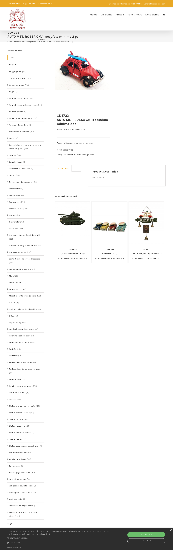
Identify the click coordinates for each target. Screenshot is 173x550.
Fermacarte (14, 188)
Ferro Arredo (15, 202)
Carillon (12, 155)
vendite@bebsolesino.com (155, 4)
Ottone (12, 316)
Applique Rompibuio (18, 125)
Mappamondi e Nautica (20, 269)
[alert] (86, 539)
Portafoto (13, 355)
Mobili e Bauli (15, 282)
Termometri (14, 466)
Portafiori (13, 349)
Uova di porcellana (17, 479)
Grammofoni (15, 222)
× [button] (171, 530)
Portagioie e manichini (20, 362)
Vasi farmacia (15, 499)
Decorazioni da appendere (21, 182)
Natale (12, 302)
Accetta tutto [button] (146, 535)
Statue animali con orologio (22, 406)
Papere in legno (16, 322)
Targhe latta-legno (17, 459)
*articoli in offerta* (18, 78)
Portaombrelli (15, 379)
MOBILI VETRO (15, 289)
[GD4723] (82, 69)
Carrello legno (15, 162)
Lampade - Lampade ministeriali (24, 235)
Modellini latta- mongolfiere (80, 154)
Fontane (13, 215)
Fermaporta (14, 195)
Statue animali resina (19, 412)
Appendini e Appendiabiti (21, 118)
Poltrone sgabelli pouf (19, 336)
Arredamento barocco (19, 131)
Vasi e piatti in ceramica (20, 492)
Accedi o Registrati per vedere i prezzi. (71, 129)
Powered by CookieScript (14, 547)
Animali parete (16, 111)
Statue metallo (16, 439)
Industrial (14, 228)
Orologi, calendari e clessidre (23, 309)
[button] (58, 542)
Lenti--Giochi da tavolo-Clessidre (24, 259)
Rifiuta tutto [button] (146, 541)
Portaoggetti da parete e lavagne (24, 369)
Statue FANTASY (16, 419)
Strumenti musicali (18, 452)
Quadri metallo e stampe (21, 386)
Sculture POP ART (17, 392)
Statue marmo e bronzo (20, 432)
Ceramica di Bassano (19, 168)
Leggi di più (45, 534)
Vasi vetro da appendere (20, 505)
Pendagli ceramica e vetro (21, 329)
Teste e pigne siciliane (19, 472)
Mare (11, 276)
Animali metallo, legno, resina (23, 105)
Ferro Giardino (16, 208)
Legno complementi (18, 252)
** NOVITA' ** (15, 72)
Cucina (12, 175)
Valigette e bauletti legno (21, 486)
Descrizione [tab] (63, 168)
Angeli (12, 92)
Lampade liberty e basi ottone (23, 245)
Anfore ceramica (16, 85)
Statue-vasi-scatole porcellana (23, 446)
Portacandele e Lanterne (20, 342)
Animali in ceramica (18, 98)
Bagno (12, 138)
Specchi (13, 399)
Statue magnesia (17, 426)
